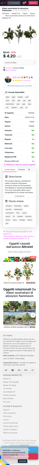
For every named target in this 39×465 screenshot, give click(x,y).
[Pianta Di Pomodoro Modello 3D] (19, 269)
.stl (7, 107)
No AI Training (11, 70)
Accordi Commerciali (10, 423)
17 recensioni (26, 80)
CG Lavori (6, 402)
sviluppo (22, 220)
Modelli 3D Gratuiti (9, 385)
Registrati (33, 3)
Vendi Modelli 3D (9, 392)
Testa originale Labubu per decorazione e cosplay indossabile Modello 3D (18, 237)
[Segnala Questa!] (33, 278)
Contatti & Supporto (12, 406)
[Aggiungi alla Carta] (28, 278)
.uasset (14, 107)
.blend (20, 97)
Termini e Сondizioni (10, 430)
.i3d (24, 100)
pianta (8, 216)
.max (7, 97)
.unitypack (10, 104)
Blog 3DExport (8, 398)
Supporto (6, 410)
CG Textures (7, 389)
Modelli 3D (7, 379)
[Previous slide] (5, 35)
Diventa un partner (9, 395)
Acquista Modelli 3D (12, 375)
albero (26, 206)
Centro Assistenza (9, 413)
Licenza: (9, 68)
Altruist (16, 77)
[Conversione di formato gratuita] (26, 107)
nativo (24, 213)
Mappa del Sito (24, 445)
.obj (29, 104)
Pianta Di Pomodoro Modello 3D (14, 283)
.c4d (26, 97)
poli (7, 223)
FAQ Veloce (7, 416)
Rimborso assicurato (10, 433)
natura (8, 220)
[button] (33, 271)
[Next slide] (34, 35)
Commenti (21, 169)
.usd (21, 107)
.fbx (17, 104)
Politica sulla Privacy (10, 426)
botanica (28, 216)
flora (18, 213)
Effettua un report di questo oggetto (20, 165)
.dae (18, 100)
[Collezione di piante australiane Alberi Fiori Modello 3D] (19, 313)
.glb (23, 104)
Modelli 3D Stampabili (11, 382)
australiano (10, 213)
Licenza (6, 420)
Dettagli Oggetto (10, 169)
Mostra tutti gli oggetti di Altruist (19, 252)
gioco (15, 220)
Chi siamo (7, 335)
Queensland (18, 209)
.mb (29, 100)
